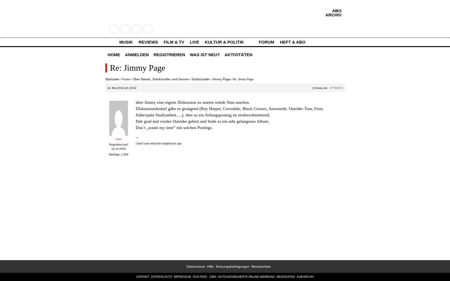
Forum (266, 42)
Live (194, 42)
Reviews (148, 42)
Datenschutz (196, 266)
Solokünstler (200, 79)
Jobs (212, 276)
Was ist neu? (205, 54)
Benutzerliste (261, 266)
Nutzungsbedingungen (232, 266)
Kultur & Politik (224, 42)
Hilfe (210, 266)
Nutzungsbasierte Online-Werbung (246, 276)
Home (114, 54)
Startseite (112, 79)
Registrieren (169, 54)
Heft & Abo (292, 42)
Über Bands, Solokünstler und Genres (161, 79)
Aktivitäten (238, 54)
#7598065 (336, 88)
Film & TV (174, 42)
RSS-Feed (200, 276)
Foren (126, 79)
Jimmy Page (221, 79)
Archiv (333, 15)
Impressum (182, 276)
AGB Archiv (305, 276)
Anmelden (137, 54)
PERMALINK (321, 88)
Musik (126, 42)
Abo (336, 11)
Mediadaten (286, 276)
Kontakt (142, 276)
